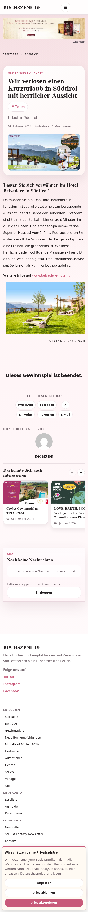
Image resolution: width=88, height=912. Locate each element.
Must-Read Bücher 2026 (22, 744)
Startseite (10, 54)
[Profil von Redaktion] (44, 441)
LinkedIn (25, 414)
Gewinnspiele (14, 730)
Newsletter (12, 827)
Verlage (10, 779)
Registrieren (13, 813)
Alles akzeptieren (44, 902)
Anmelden (12, 806)
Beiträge (11, 723)
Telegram (47, 414)
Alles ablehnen (44, 892)
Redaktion (30, 54)
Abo (8, 786)
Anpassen (44, 883)
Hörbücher (12, 751)
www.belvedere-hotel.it (51, 275)
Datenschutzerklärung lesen (40, 873)
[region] (44, 509)
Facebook (47, 405)
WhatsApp (25, 405)
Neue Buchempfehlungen (23, 737)
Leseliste (11, 799)
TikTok (8, 677)
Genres (10, 765)
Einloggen (44, 592)
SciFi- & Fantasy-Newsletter (24, 834)
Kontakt (10, 841)
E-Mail (65, 414)
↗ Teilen (18, 106)
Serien (9, 772)
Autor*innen (14, 758)
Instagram (12, 684)
